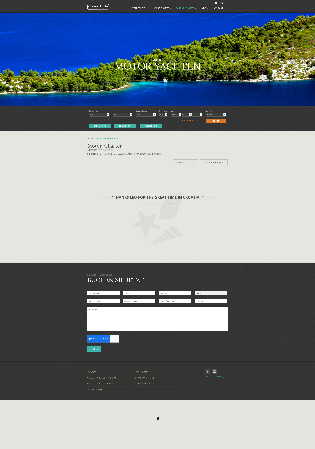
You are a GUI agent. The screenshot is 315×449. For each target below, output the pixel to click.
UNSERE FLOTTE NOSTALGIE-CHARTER (103, 378)
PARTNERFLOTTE (185, 8)
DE (221, 3)
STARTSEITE (138, 8)
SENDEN (94, 348)
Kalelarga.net (222, 376)
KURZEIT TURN (151, 126)
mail (214, 371)
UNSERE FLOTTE (160, 8)
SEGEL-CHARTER (141, 372)
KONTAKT (218, 8)
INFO (203, 8)
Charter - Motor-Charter (107, 138)
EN (216, 3)
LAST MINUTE (100, 126)
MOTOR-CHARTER (94, 389)
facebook (207, 371)
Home (90, 138)
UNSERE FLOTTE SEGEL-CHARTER (101, 383)
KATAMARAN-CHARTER (144, 378)
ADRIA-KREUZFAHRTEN (144, 383)
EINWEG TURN (125, 126)
